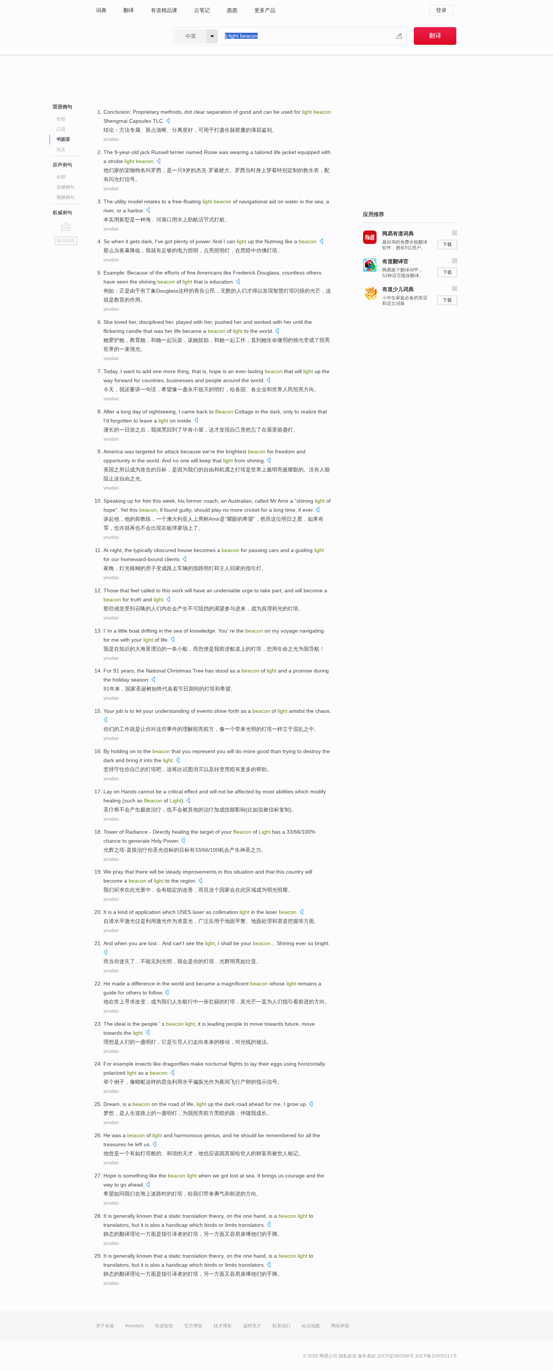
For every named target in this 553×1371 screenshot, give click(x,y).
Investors (134, 1325)
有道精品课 (164, 10)
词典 (101, 10)
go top (66, 226)
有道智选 (164, 1325)
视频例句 (65, 197)
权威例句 (62, 212)
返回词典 (66, 240)
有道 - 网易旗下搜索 (127, 36)
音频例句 (65, 187)
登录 (441, 10)
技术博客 (223, 1325)
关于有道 (105, 1325)
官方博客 (193, 1325)
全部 (60, 119)
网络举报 (340, 1325)
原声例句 (62, 165)
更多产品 (264, 10)
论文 (60, 149)
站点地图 (311, 1325)
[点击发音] (168, 121)
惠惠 (232, 10)
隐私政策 (348, 1356)
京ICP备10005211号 (436, 1356)
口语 (60, 129)
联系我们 (281, 1325)
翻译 (128, 10)
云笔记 (202, 10)
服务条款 (367, 1356)
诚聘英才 (252, 1325)
